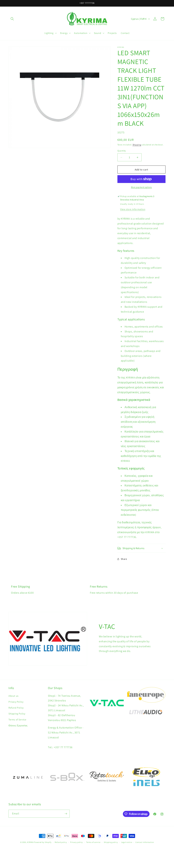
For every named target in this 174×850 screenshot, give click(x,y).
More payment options (141, 187)
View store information (132, 209)
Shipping (137, 144)
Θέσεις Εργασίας (18, 725)
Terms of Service (17, 719)
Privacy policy (76, 842)
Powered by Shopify (42, 842)
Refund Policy (16, 707)
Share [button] (124, 558)
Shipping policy (111, 842)
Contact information (144, 842)
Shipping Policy (16, 713)
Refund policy (61, 842)
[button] (12, 19)
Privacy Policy (15, 701)
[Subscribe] (65, 814)
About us (13, 695)
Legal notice (126, 842)
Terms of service (93, 842)
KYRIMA (30, 842)
